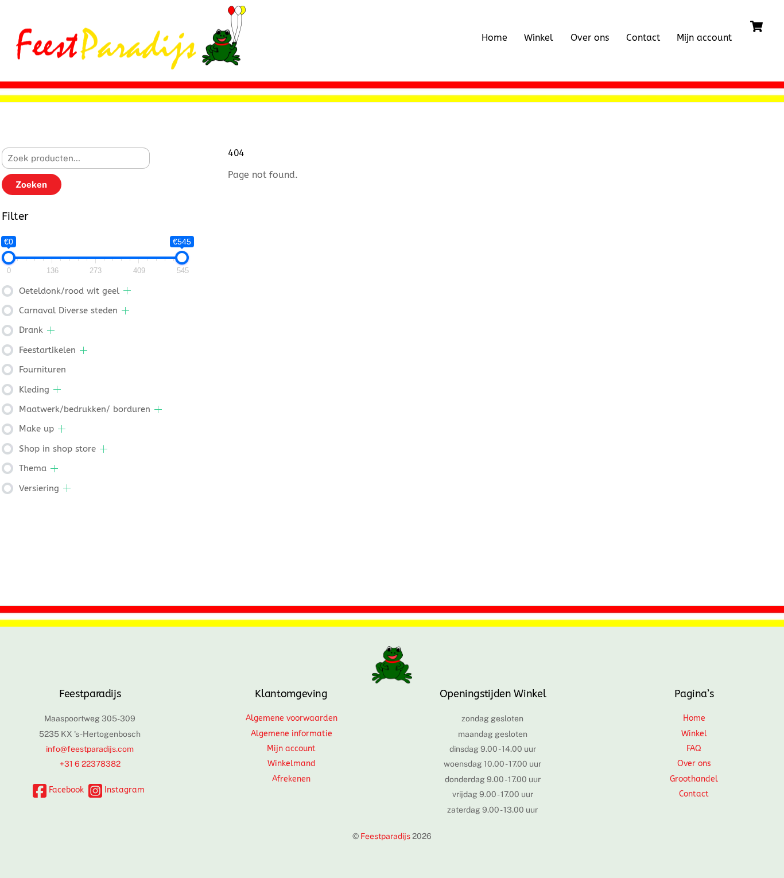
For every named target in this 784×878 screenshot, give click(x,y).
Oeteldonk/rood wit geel (69, 291)
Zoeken (31, 184)
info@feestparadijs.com (90, 748)
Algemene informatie (291, 734)
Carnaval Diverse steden (68, 310)
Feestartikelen (47, 350)
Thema (32, 468)
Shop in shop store (57, 449)
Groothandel (694, 779)
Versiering (39, 488)
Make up (36, 429)
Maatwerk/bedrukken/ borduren (84, 409)
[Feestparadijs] (131, 64)
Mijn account (704, 37)
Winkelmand (291, 763)
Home (494, 37)
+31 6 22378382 (90, 763)
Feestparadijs (385, 836)
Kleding (34, 389)
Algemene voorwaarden (291, 718)
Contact (643, 37)
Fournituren (42, 369)
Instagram (123, 790)
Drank (31, 330)
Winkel (538, 37)
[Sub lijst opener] (127, 290)
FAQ (693, 748)
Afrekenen (291, 779)
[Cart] (756, 26)
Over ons (589, 37)
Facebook (65, 790)
